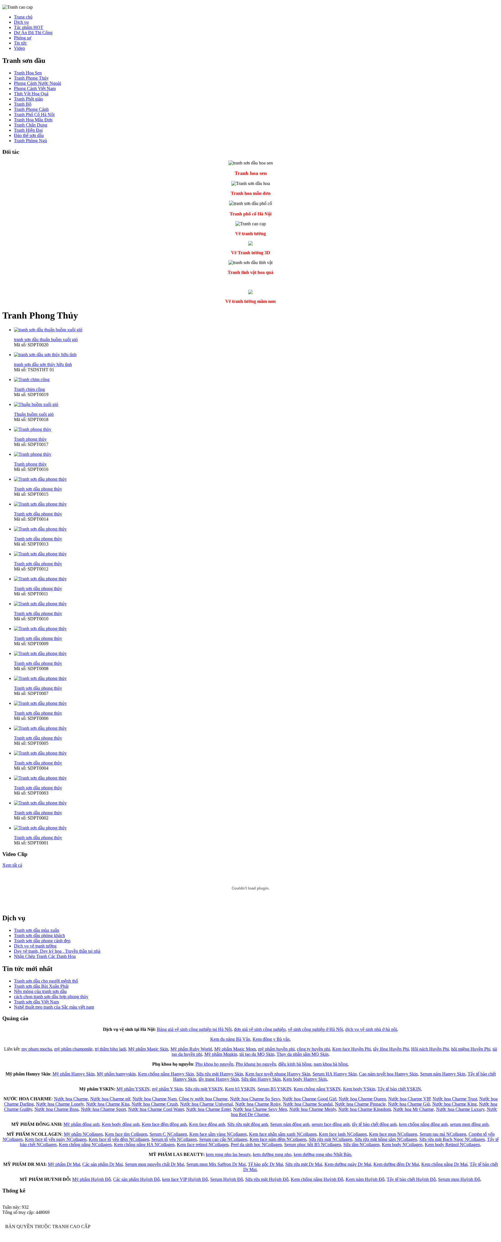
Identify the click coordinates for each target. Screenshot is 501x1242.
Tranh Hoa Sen (28, 72)
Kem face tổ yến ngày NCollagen (55, 1139)
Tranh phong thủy (30, 439)
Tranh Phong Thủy (31, 78)
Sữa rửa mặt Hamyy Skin (219, 1073)
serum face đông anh (331, 1124)
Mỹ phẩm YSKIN (133, 1088)
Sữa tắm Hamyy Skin (261, 1079)
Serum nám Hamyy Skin (442, 1073)
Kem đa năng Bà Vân (230, 1039)
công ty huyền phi (313, 1049)
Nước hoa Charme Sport (103, 1109)
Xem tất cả (12, 865)
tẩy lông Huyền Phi (391, 1049)
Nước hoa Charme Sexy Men (260, 1109)
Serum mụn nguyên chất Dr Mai (154, 1164)
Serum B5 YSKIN (274, 1088)
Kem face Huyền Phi (351, 1049)
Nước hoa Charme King (454, 1104)
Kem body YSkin (359, 1088)
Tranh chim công (29, 389)
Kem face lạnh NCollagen (343, 1134)
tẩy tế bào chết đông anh (374, 1124)
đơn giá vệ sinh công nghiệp (260, 1029)
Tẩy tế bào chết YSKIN (399, 1088)
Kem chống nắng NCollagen (85, 1144)
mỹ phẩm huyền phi (276, 1049)
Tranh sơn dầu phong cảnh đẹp (42, 940)
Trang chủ (23, 16)
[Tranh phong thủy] (32, 429)
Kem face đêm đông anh (164, 1124)
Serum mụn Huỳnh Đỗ (459, 1179)
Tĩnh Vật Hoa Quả (31, 93)
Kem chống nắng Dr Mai (444, 1164)
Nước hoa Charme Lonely (60, 1104)
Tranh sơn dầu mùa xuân (36, 930)
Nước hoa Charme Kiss (107, 1104)
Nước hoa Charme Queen (362, 1098)
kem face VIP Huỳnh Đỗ (185, 1179)
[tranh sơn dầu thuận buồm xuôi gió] (48, 329)
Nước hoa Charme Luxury (460, 1109)
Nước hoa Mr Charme (413, 1109)
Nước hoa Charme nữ (110, 1098)
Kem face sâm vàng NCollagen (218, 1134)
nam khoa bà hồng (331, 1064)
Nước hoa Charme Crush (155, 1104)
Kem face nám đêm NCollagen (278, 1139)
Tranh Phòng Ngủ (30, 140)
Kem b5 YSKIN (240, 1088)
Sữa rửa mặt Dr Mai (303, 1164)
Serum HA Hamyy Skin (335, 1073)
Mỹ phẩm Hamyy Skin (73, 1073)
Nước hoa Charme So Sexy (255, 1098)
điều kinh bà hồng (294, 1064)
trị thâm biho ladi (110, 1049)
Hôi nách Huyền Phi (430, 1049)
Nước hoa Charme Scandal (308, 1104)
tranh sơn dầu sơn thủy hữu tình (43, 364)
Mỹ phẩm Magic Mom (235, 1049)
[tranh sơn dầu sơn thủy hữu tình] (45, 354)
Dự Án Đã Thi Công (33, 32)
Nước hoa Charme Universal (206, 1104)
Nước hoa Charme (71, 1098)
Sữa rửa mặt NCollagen (330, 1139)
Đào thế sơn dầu (29, 135)
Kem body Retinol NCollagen (452, 1144)
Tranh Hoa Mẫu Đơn (33, 119)
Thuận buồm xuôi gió (34, 414)
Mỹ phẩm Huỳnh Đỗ (91, 1179)
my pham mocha (36, 1049)
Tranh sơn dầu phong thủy (38, 488)
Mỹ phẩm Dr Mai (64, 1164)
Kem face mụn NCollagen (393, 1134)
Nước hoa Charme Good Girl (309, 1098)
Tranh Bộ (22, 104)
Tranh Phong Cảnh (31, 109)
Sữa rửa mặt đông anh (247, 1124)
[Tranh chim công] (32, 379)
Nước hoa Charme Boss (57, 1109)
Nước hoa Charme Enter (208, 1109)
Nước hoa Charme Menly (312, 1109)
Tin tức (20, 43)
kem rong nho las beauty (228, 1154)
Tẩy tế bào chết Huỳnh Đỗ (411, 1179)
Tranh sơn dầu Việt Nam (36, 1001)
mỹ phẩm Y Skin (167, 1088)
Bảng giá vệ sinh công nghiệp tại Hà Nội (194, 1029)
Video (19, 48)
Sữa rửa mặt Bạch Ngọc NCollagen (452, 1139)
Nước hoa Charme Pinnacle (360, 1104)
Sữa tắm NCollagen (361, 1144)
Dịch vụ (21, 22)
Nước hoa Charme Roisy (258, 1104)
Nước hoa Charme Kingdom (364, 1109)
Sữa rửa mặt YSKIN (204, 1088)
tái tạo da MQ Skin (256, 1054)
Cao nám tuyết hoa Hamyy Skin (388, 1073)
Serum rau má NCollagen (443, 1134)
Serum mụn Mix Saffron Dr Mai (216, 1164)
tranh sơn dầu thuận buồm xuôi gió (46, 339)
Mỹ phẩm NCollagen (83, 1134)
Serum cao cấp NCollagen (223, 1139)
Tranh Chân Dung (30, 124)
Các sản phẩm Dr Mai (102, 1164)
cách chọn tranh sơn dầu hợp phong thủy (51, 996)
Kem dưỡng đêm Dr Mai (396, 1164)
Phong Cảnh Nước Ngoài (37, 83)
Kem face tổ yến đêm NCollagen (119, 1139)
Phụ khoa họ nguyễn (214, 1064)
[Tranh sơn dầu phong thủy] (40, 479)
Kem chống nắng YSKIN (317, 1088)
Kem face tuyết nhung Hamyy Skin (277, 1073)
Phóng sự (22, 37)
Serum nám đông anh (289, 1124)
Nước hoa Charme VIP (409, 1098)
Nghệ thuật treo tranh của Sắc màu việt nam (54, 1007)
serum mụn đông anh (469, 1124)
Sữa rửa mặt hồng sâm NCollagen (386, 1139)
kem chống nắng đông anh (423, 1124)
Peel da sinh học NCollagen (256, 1144)
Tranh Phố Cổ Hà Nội (34, 114)
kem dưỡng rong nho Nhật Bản (322, 1154)
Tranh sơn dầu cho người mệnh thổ (46, 980)
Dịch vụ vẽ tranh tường (35, 945)
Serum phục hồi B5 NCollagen (312, 1144)
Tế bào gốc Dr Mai (265, 1164)
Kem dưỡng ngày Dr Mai (347, 1164)
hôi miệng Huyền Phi (470, 1049)
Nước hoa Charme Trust (455, 1098)
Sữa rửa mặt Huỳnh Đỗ (266, 1179)
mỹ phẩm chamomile (73, 1049)
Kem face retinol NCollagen (202, 1144)
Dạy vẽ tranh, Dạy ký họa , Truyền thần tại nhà (57, 951)
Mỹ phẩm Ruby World (191, 1049)
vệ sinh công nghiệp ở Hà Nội (315, 1029)
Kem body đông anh (120, 1124)
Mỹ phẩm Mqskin (220, 1054)
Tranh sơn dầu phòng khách (39, 935)
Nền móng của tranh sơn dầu (40, 991)
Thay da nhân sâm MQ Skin (302, 1054)
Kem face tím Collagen (126, 1134)
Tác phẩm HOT (28, 27)
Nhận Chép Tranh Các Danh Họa (45, 956)
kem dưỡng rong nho (272, 1154)
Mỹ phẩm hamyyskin (116, 1073)
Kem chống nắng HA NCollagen (144, 1144)
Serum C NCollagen (168, 1134)
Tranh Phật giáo (28, 98)
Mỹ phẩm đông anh (81, 1124)
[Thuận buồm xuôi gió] (36, 404)
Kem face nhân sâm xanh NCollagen (283, 1134)
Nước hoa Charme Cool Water (156, 1109)
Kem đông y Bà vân (271, 1039)
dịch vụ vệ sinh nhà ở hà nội (371, 1029)
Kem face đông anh (207, 1124)
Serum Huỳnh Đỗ (226, 1179)
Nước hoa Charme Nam (154, 1098)
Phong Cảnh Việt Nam (35, 88)
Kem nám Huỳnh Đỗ (365, 1179)
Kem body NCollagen (402, 1144)
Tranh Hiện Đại (28, 130)
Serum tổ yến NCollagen (174, 1139)
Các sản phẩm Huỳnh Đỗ (136, 1179)
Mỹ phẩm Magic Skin (148, 1049)
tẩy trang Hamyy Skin (219, 1079)
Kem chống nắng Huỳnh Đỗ (317, 1179)
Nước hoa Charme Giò (409, 1104)
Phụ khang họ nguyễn (256, 1064)
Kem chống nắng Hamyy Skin (166, 1073)
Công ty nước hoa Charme (203, 1098)
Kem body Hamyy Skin (305, 1079)
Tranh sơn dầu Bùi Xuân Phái (41, 986)
